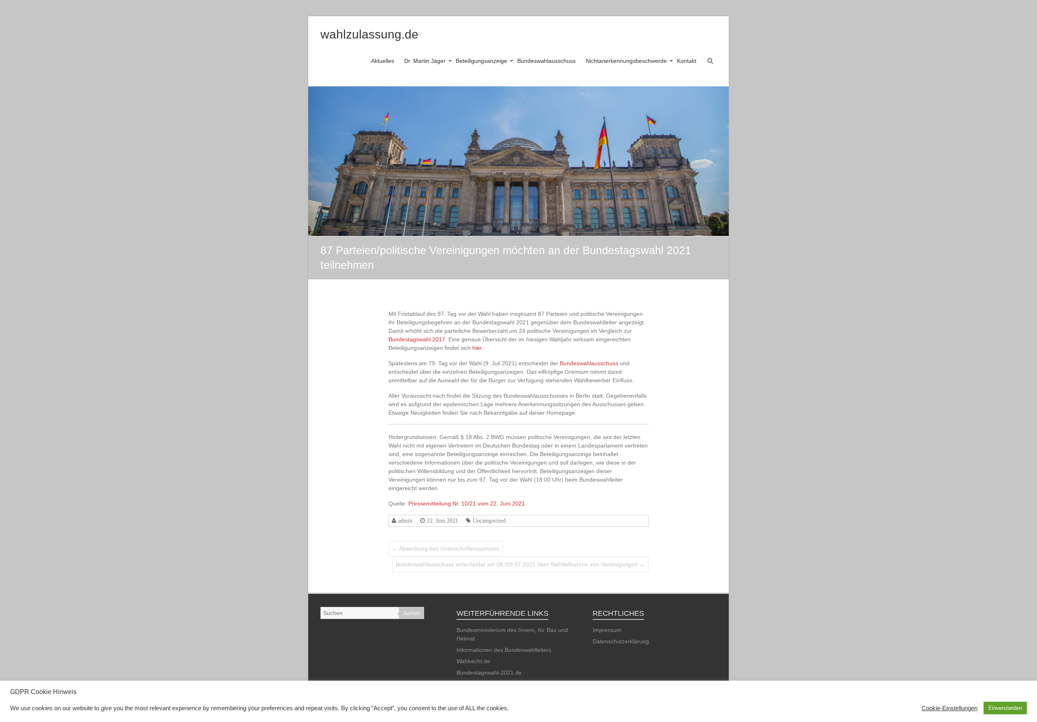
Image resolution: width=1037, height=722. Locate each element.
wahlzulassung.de (369, 34)
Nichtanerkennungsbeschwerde (626, 61)
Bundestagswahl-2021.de (489, 672)
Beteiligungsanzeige (481, 61)
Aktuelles (382, 61)
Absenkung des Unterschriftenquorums (445, 548)
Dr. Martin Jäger (425, 61)
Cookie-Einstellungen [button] (949, 708)
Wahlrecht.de (473, 661)
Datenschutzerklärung (621, 641)
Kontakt (686, 61)
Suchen (411, 613)
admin (405, 520)
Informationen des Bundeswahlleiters (504, 650)
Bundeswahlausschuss (546, 61)
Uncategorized (489, 520)
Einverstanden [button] (1005, 708)
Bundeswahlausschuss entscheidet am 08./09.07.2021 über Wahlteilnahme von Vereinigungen (520, 564)
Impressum (607, 630)
